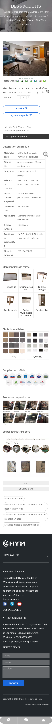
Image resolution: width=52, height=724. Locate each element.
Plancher (26, 704)
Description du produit (16, 136)
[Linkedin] (12, 603)
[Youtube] (19, 603)
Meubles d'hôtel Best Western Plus (21, 524)
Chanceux (45, 704)
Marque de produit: (14, 130)
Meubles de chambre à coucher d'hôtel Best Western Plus (23, 506)
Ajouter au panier (20, 115)
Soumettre (13, 683)
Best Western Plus (13, 498)
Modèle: (9, 127)
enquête (20, 108)
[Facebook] (5, 603)
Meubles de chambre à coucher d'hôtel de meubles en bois (25, 516)
